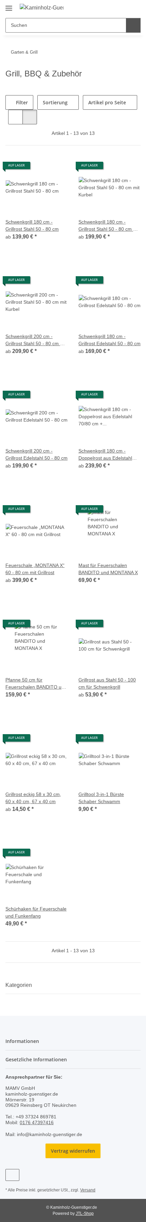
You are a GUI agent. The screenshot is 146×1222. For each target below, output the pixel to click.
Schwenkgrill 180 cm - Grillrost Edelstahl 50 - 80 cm (109, 340)
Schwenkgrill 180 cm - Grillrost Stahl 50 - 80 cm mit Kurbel (109, 226)
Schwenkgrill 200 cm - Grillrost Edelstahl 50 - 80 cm (36, 454)
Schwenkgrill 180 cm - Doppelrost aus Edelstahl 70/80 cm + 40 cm (105, 455)
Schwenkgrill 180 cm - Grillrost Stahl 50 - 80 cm (32, 225)
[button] (114, 7)
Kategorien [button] (18, 985)
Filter (21, 102)
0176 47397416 (37, 1122)
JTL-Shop (85, 1213)
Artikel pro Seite (107, 102)
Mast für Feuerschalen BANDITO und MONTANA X (108, 569)
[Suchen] (133, 25)
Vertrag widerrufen (73, 1151)
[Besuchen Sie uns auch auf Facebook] (12, 1175)
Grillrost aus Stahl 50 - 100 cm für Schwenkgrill (107, 683)
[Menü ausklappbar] (8, 5)
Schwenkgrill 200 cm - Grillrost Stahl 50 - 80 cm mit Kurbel (36, 340)
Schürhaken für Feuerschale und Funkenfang (36, 912)
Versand (87, 1190)
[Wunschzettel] (124, 7)
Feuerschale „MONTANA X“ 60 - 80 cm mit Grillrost (35, 569)
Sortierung (55, 102)
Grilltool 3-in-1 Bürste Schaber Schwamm (101, 798)
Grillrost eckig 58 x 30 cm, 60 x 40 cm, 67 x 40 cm (33, 798)
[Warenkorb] (135, 7)
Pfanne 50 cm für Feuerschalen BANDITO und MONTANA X (36, 684)
